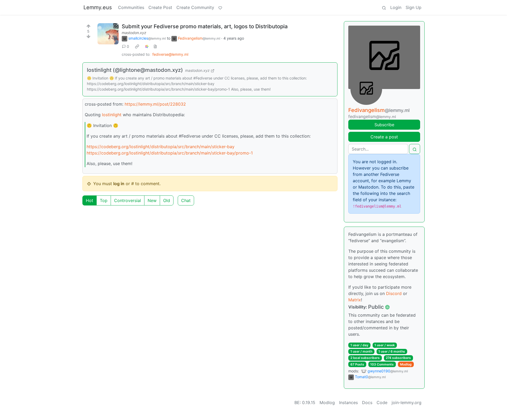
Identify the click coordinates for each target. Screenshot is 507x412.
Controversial (127, 200)
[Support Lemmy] (220, 7)
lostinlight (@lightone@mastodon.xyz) (135, 70)
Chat (186, 200)
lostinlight (111, 114)
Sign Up (413, 7)
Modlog (406, 364)
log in (118, 183)
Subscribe (384, 124)
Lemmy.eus (97, 7)
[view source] (155, 46)
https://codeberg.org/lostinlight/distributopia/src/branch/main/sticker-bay (160, 146)
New (152, 200)
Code (382, 402)
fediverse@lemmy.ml (170, 54)
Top (103, 200)
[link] (137, 46)
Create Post (160, 7)
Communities (131, 7)
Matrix (354, 299)
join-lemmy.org (406, 402)
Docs (367, 402)
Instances (348, 402)
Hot (89, 200)
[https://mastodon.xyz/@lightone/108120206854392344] (108, 33)
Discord (394, 293)
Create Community (195, 7)
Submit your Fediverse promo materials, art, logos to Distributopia (205, 26)
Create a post (384, 136)
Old (166, 200)
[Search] (384, 7)
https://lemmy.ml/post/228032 (155, 104)
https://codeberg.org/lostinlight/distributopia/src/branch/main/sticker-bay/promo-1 (170, 153)
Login (395, 7)
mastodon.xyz (134, 32)
